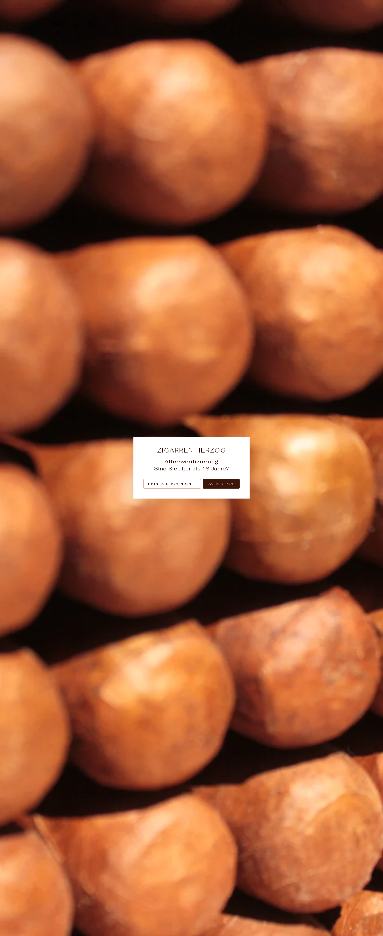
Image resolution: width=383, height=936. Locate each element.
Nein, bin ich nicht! (172, 484)
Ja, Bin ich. (221, 484)
